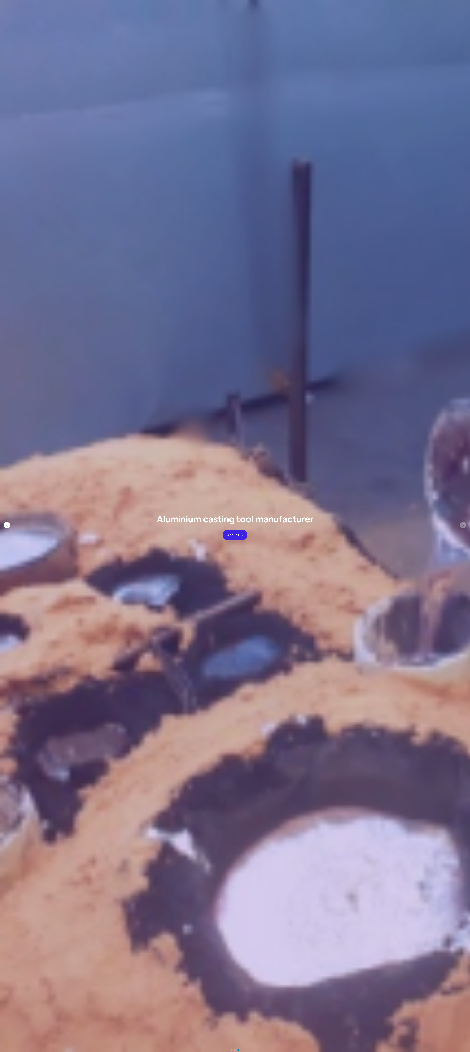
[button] (463, 525)
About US (235, 535)
